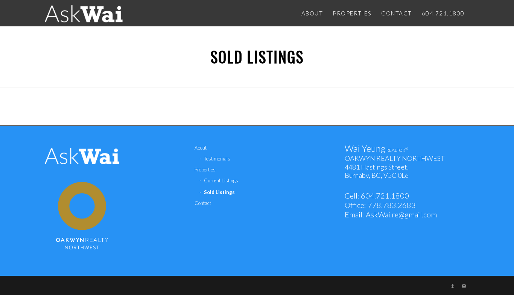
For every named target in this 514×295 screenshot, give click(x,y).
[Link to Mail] (464, 285)
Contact (203, 203)
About (201, 148)
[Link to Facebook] (452, 285)
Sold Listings (257, 56)
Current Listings (221, 180)
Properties (205, 170)
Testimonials (217, 159)
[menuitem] (312, 13)
